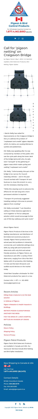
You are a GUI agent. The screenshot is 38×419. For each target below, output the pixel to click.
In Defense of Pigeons (11, 301)
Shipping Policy (9, 331)
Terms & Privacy (9, 335)
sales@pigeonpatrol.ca (17, 389)
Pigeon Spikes (13, 64)
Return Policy (8, 328)
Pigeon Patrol (10, 59)
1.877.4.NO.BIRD (16, 31)
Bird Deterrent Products (18, 62)
